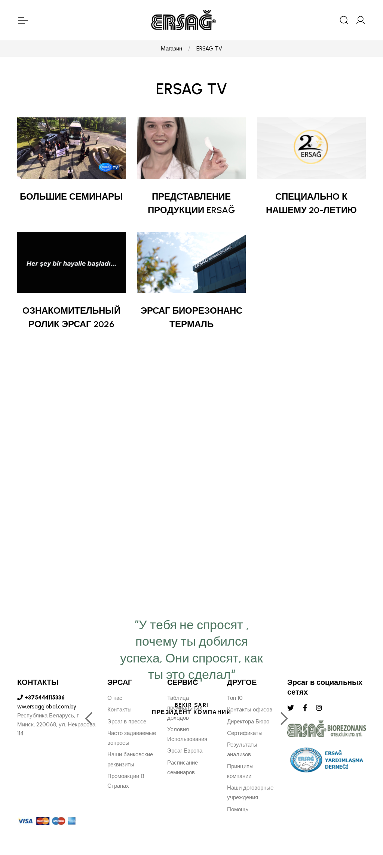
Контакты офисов (249, 709)
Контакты (119, 709)
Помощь (237, 809)
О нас (114, 698)
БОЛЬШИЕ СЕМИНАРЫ (71, 196)
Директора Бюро (248, 721)
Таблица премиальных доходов (184, 708)
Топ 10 (235, 698)
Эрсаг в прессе (126, 721)
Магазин (171, 48)
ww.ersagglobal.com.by (46, 706)
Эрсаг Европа (184, 750)
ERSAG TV (209, 48)
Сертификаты (245, 733)
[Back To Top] (363, 809)
